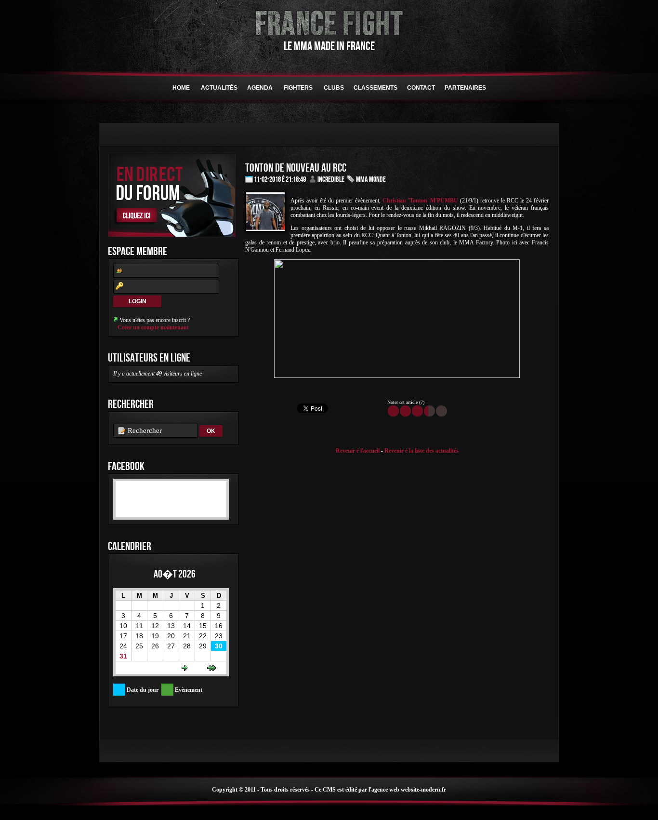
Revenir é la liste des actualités (421, 450)
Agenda (260, 87)
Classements (375, 87)
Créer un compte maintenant (153, 327)
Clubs (334, 87)
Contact (421, 87)
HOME (181, 87)
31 (123, 656)
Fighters (298, 87)
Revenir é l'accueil (358, 450)
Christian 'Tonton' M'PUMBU (420, 200)
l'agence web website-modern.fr (407, 789)
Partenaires (465, 87)
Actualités (219, 87)
